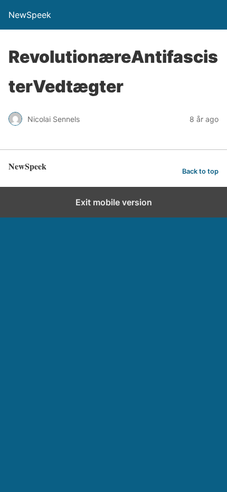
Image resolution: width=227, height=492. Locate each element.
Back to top (200, 171)
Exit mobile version (113, 202)
